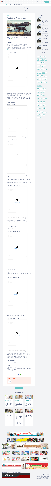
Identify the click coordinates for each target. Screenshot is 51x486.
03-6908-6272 (47, 478)
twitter (7, 39)
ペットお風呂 (38, 111)
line (11, 39)
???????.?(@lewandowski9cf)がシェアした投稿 (13, 172)
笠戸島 (24, 37)
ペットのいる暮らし (39, 56)
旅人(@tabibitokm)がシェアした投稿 (12, 217)
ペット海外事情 (39, 108)
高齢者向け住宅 (43, 95)
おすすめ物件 (42, 62)
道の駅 (38, 66)
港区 (37, 78)
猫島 (42, 66)
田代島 (17, 37)
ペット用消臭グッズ (44, 72)
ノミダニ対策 (38, 114)
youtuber (41, 105)
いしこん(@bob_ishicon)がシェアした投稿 (13, 350)
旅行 (37, 75)
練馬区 (38, 101)
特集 (40, 66)
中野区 (38, 98)
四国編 (8, 49)
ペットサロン (38, 59)
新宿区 (38, 115)
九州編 (10, 49)
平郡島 (8, 37)
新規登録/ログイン (4, 472)
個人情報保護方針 (20, 472)
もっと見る (42, 52)
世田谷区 (38, 82)
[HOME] (3, 5)
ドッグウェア (38, 72)
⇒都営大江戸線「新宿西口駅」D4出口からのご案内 (43, 476)
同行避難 (41, 115)
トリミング (42, 89)
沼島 (14, 37)
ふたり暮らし (44, 98)
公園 (41, 69)
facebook (9, 39)
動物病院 (38, 89)
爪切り (42, 111)
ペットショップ (43, 65)
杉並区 (45, 89)
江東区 (38, 105)
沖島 (12, 37)
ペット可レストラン (44, 78)
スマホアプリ (38, 65)
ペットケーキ (43, 108)
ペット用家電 (41, 75)
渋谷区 (43, 79)
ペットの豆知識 (45, 69)
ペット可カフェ (43, 59)
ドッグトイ (38, 62)
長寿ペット (44, 88)
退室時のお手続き (14, 472)
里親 (37, 79)
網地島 (27, 37)
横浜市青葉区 (41, 92)
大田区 (40, 79)
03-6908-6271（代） (42, 477)
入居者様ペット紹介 (39, 88)
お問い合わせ (9, 472)
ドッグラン (44, 56)
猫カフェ (38, 69)
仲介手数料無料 (39, 85)
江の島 (10, 37)
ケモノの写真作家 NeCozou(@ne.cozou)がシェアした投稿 (15, 136)
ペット (44, 115)
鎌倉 (40, 78)
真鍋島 (19, 37)
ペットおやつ (43, 114)
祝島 (22, 37)
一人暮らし (38, 95)
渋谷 (45, 79)
